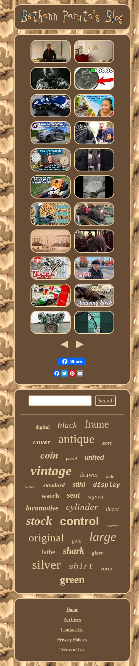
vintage (51, 470)
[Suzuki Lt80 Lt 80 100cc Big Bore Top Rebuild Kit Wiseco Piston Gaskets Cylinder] (50, 117)
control (79, 521)
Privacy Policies (72, 639)
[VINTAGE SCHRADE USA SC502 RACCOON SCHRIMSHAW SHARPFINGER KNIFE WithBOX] (94, 333)
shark (73, 551)
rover (106, 569)
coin (49, 455)
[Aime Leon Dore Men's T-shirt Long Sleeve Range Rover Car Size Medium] (50, 144)
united (94, 457)
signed (95, 496)
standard (54, 485)
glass (97, 553)
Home (72, 609)
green (72, 580)
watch (50, 496)
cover (42, 441)
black (67, 425)
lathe (48, 552)
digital (43, 427)
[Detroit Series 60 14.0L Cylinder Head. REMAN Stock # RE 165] (50, 333)
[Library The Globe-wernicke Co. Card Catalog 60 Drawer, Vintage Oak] (50, 252)
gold (76, 541)
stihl (79, 484)
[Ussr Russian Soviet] (94, 279)
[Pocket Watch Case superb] (50, 171)
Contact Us (72, 629)
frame (97, 424)
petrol (71, 458)
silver (46, 565)
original (46, 537)
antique (76, 439)
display (106, 485)
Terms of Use (72, 649)
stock (39, 520)
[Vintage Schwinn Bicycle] (50, 279)
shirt (80, 567)
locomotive (42, 508)
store (107, 443)
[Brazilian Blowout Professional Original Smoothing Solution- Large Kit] (94, 171)
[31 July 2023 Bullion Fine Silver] (94, 198)
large (102, 536)
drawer (89, 474)
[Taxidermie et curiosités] (94, 252)
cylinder (82, 507)
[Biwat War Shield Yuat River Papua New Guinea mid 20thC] (94, 117)
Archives (72, 619)
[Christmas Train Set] (50, 306)
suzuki (30, 486)
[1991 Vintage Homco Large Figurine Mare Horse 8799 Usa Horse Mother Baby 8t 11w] (94, 306)
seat (73, 495)
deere (112, 508)
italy (110, 476)
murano (113, 526)
